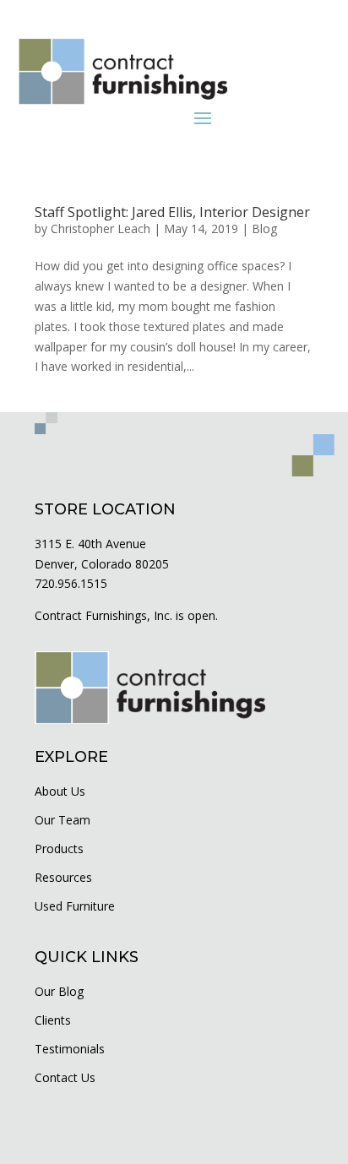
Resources (63, 877)
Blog (264, 228)
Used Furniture (75, 906)
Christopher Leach (100, 228)
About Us (60, 791)
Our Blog (59, 991)
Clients (53, 1020)
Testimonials (70, 1049)
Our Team (62, 820)
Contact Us (65, 1077)
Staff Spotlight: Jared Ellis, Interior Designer (172, 212)
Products (59, 848)
